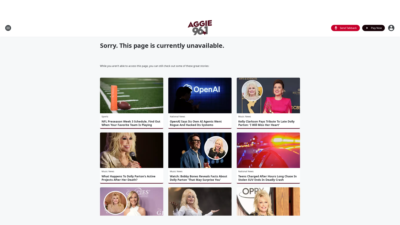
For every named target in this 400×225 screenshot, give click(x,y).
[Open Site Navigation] (8, 28)
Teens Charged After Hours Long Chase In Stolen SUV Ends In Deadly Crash (267, 178)
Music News (244, 116)
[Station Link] (200, 28)
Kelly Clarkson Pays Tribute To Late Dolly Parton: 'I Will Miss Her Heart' (266, 123)
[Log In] (391, 28)
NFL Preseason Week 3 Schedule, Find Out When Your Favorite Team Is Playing (131, 123)
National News (177, 116)
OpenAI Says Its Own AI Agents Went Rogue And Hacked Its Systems (196, 123)
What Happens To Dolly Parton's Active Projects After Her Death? (128, 178)
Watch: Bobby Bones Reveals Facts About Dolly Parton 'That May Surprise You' (198, 178)
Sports (105, 116)
